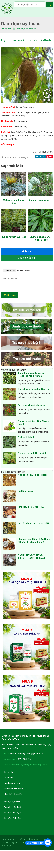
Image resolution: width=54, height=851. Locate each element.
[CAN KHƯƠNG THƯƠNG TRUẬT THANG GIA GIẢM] (9, 560)
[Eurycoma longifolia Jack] (9, 410)
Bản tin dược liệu (12, 783)
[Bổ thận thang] (9, 496)
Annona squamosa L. (40, 200)
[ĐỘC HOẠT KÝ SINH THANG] (9, 480)
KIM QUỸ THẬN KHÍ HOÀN (31, 507)
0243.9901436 (24, 759)
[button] (50, 4)
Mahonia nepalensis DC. (14, 201)
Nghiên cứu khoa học (14, 788)
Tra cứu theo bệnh (12, 812)
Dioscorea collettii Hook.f (32, 453)
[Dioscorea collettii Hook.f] (9, 458)
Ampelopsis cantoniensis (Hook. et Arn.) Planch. (31, 374)
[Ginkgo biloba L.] (9, 442)
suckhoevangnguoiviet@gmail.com (26, 753)
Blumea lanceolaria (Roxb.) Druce (40, 238)
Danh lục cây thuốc (26, 28)
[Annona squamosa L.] (40, 197)
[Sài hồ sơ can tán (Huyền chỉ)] (9, 528)
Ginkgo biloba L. (26, 437)
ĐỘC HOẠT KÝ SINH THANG (32, 475)
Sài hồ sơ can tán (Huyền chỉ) (33, 523)
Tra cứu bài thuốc (12, 818)
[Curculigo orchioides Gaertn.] (9, 394)
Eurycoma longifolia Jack (31, 405)
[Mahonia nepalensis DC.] (13, 197)
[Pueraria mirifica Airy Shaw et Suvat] (9, 426)
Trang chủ (8, 772)
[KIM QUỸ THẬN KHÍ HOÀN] (9, 512)
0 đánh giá (21, 158)
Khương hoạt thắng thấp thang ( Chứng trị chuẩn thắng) (34, 540)
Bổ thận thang (25, 491)
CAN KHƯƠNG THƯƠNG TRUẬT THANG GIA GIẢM (31, 556)
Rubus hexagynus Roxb (13, 237)
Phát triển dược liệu (13, 794)
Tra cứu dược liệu (7, 8)
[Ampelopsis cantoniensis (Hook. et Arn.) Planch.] (9, 378)
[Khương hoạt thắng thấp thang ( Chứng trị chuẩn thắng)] (9, 544)
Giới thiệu (8, 777)
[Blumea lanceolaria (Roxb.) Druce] (40, 233)
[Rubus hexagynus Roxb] (13, 233)
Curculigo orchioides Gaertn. (33, 389)
